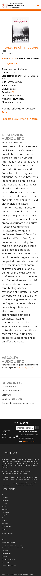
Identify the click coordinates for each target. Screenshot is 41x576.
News (3, 518)
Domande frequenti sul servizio (18, 403)
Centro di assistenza (12, 399)
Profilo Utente (6, 526)
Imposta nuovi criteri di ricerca (20, 118)
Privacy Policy (6, 562)
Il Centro (4, 503)
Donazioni (5, 523)
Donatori (5, 509)
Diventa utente (9, 386)
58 (13, 92)
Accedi (4, 529)
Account (4, 556)
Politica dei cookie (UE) (9, 565)
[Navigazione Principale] (38, 5)
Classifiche (5, 551)
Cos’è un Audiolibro (12, 391)
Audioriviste (5, 500)
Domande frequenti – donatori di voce (14, 548)
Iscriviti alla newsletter (8, 434)
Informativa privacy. (28, 441)
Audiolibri (13, 58)
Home (4, 58)
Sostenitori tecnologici (9, 559)
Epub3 (4, 506)
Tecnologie (5, 512)
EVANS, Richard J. (10, 64)
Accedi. (6, 112)
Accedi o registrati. (25, 367)
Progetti (4, 515)
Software (6, 395)
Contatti (4, 521)
